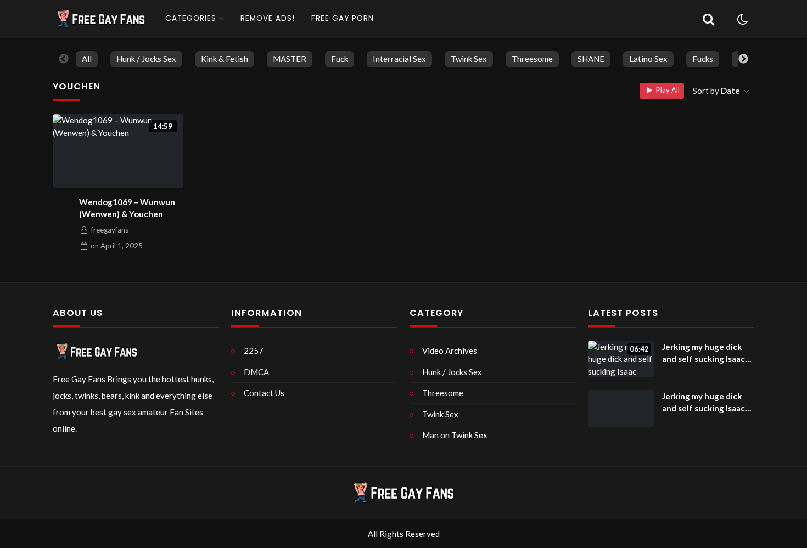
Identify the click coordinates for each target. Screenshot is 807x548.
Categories (190, 18)
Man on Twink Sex (454, 435)
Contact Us (264, 393)
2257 (254, 350)
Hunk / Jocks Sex (146, 59)
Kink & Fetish (224, 59)
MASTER (289, 59)
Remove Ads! (267, 18)
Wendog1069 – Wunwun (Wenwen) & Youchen (127, 208)
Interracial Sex (399, 59)
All (87, 59)
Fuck (339, 59)
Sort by (716, 90)
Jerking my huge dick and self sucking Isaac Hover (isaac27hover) (703, 353)
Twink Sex (469, 59)
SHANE (591, 59)
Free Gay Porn (342, 18)
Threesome (532, 59)
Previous (63, 59)
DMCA (256, 372)
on (117, 245)
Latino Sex (648, 59)
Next (743, 59)
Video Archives (449, 350)
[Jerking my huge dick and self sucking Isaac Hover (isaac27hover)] (621, 408)
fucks (702, 59)
